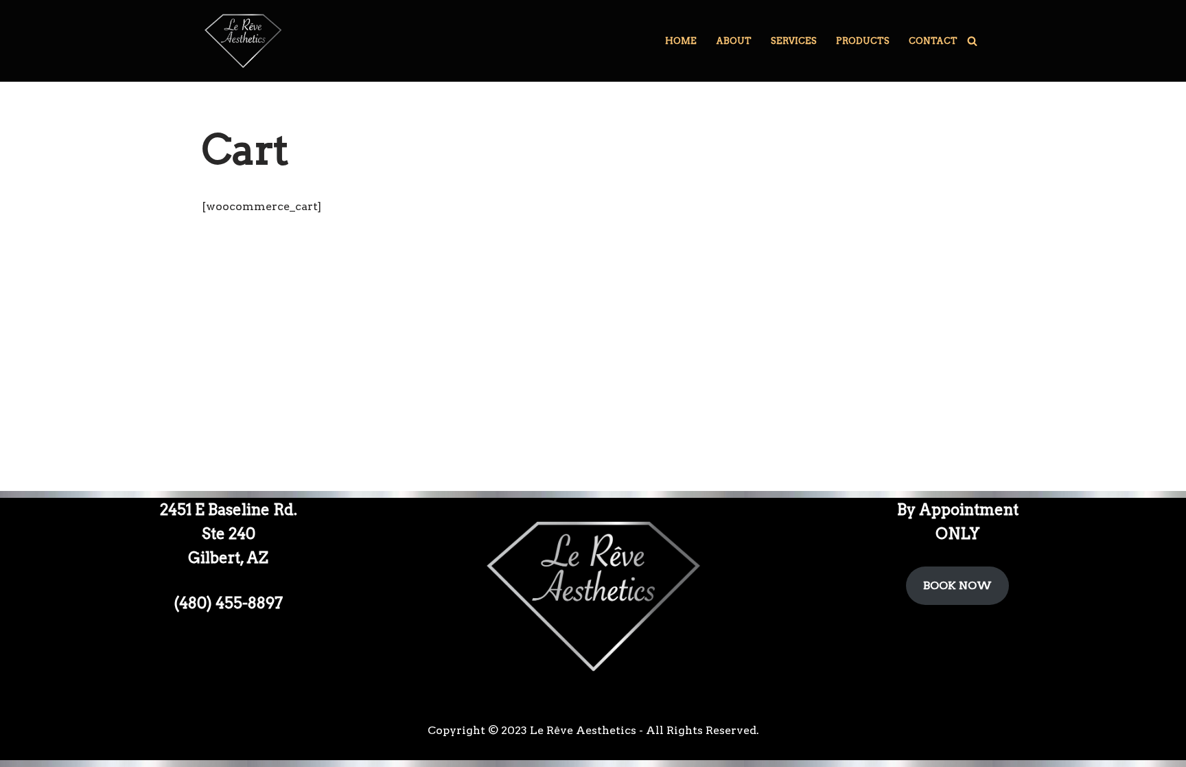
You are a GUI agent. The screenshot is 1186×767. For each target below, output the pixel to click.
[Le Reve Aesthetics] (243, 40)
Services (794, 41)
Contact (933, 41)
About (734, 41)
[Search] (972, 41)
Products (863, 41)
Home (681, 41)
